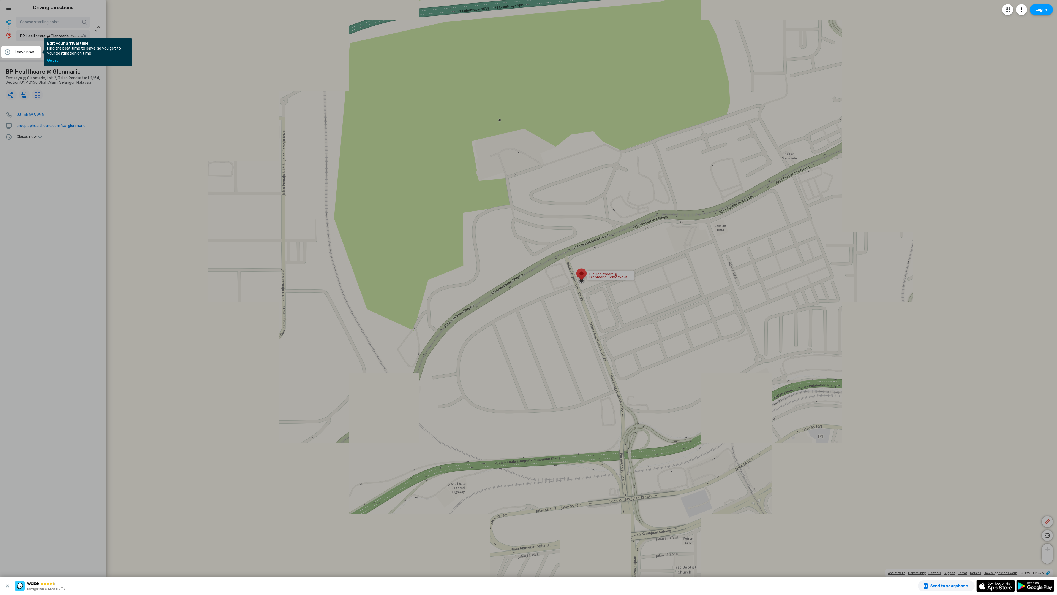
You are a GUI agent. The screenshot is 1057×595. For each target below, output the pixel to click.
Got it (52, 60)
